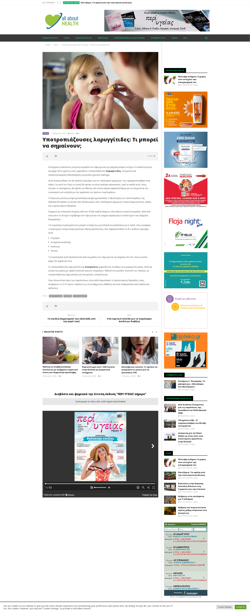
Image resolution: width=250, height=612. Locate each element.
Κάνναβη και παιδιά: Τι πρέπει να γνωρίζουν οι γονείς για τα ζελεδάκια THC (139, 370)
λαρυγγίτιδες (56, 296)
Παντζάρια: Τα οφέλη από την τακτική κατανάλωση (191, 474)
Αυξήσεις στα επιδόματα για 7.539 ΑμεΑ (191, 497)
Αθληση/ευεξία (83, 38)
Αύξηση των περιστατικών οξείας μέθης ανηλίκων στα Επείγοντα (192, 510)
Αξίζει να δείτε (71, 2)
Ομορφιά (103, 38)
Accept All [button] (240, 607)
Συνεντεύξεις (158, 38)
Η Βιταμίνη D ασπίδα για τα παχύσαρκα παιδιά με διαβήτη (129, 319)
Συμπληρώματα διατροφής (129, 38)
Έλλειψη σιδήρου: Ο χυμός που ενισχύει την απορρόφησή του (192, 79)
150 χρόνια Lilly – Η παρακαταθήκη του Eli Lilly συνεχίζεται (192, 423)
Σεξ (185, 38)
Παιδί (175, 38)
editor (72, 133)
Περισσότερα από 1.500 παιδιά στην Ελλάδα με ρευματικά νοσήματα (98, 370)
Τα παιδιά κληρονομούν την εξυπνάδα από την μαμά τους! (71, 319)
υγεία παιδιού (80, 296)
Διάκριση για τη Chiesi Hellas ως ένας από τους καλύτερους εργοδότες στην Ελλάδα (190, 437)
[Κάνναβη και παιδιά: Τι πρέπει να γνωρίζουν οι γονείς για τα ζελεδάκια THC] (140, 350)
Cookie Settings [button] (224, 607)
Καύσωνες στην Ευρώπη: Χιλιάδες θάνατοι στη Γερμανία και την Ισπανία (116, 2)
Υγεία (67, 38)
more (150, 156)
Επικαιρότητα (50, 38)
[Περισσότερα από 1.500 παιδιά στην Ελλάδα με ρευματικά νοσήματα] (100, 350)
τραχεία (67, 296)
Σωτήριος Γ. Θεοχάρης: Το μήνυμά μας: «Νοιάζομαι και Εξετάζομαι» (191, 384)
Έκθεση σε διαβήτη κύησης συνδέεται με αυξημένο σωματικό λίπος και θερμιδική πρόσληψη (60, 369)
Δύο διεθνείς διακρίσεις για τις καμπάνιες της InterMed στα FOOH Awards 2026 (192, 408)
